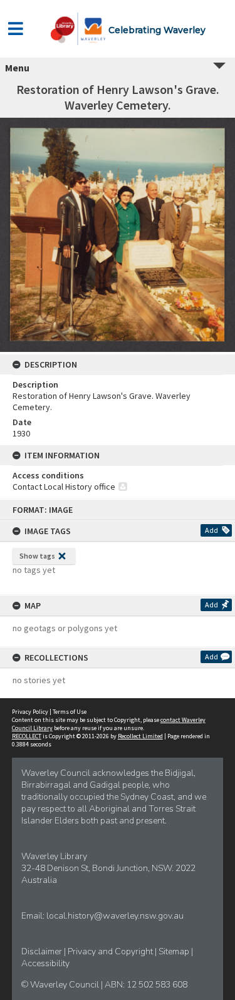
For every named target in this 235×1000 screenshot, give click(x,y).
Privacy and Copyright (111, 951)
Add (211, 530)
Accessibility (45, 963)
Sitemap (175, 951)
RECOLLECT (26, 736)
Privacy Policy (30, 712)
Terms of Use (69, 712)
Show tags (37, 555)
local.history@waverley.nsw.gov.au (115, 916)
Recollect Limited (140, 736)
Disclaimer (42, 951)
